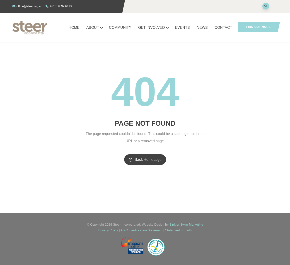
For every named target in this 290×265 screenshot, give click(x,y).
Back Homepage (148, 159)
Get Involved (151, 27)
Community (120, 27)
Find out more (258, 27)
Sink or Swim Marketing (186, 224)
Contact (223, 27)
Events (182, 27)
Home (74, 27)
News (202, 27)
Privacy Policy (108, 230)
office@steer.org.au (29, 6)
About (92, 27)
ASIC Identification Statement (142, 230)
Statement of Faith (178, 230)
